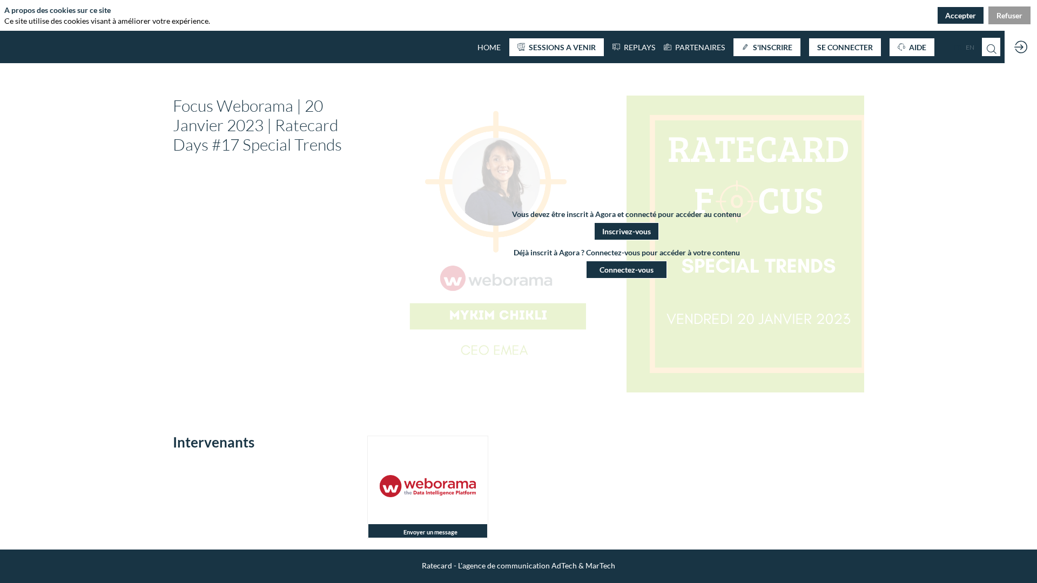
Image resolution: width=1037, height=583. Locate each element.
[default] (489, 47)
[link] (694, 47)
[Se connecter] (1021, 47)
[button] (556, 47)
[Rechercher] (991, 47)
